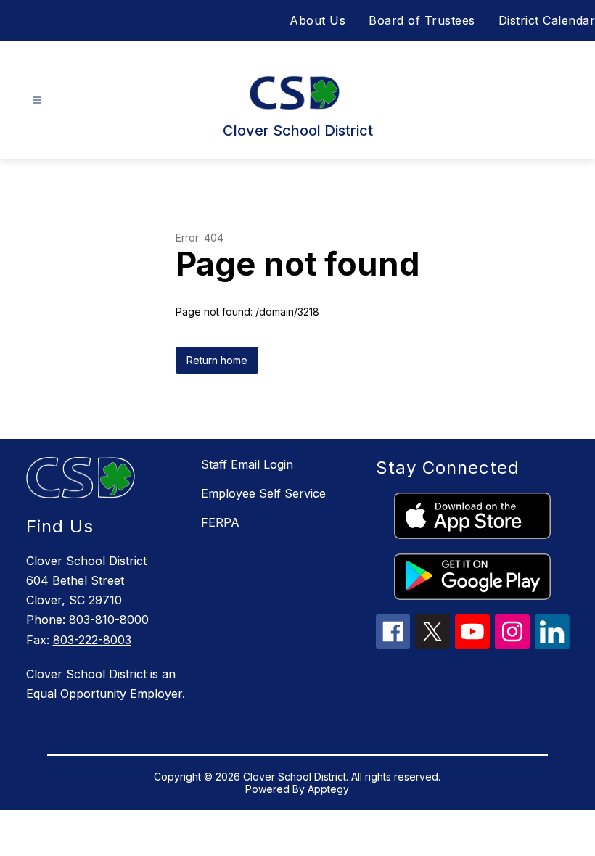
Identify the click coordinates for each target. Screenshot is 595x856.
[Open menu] (37, 100)
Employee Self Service (263, 493)
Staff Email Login (247, 464)
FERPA (220, 522)
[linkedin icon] (552, 645)
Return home (216, 360)
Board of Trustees (422, 20)
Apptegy (328, 789)
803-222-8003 (92, 640)
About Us (317, 20)
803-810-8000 (109, 619)
